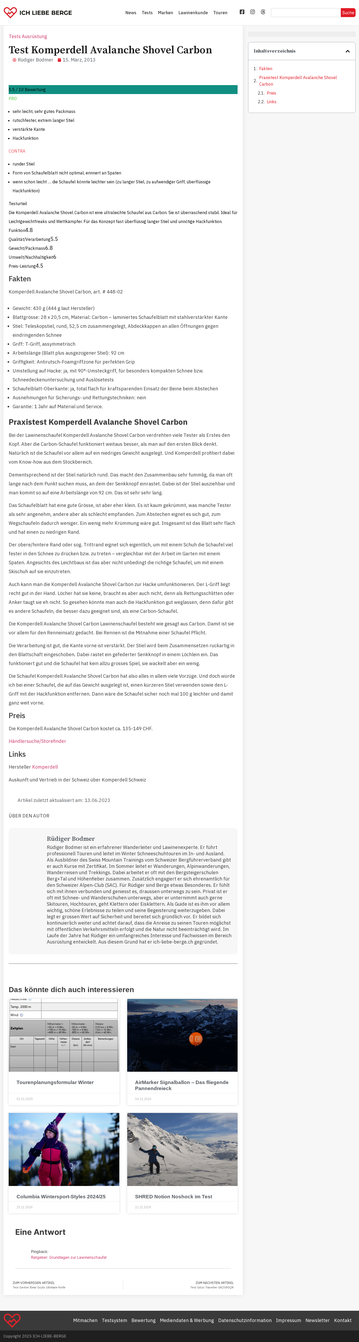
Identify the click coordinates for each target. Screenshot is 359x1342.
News (130, 12)
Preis (271, 93)
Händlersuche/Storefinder (37, 741)
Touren (220, 12)
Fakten (265, 68)
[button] (347, 51)
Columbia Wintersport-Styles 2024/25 (61, 1196)
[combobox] (306, 12)
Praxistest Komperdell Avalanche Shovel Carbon (298, 81)
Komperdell (45, 767)
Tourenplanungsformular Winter (55, 1082)
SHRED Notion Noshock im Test (173, 1196)
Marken (165, 12)
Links (271, 101)
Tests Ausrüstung (28, 36)
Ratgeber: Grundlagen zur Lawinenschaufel (68, 1257)
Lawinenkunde (193, 12)
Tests (147, 12)
